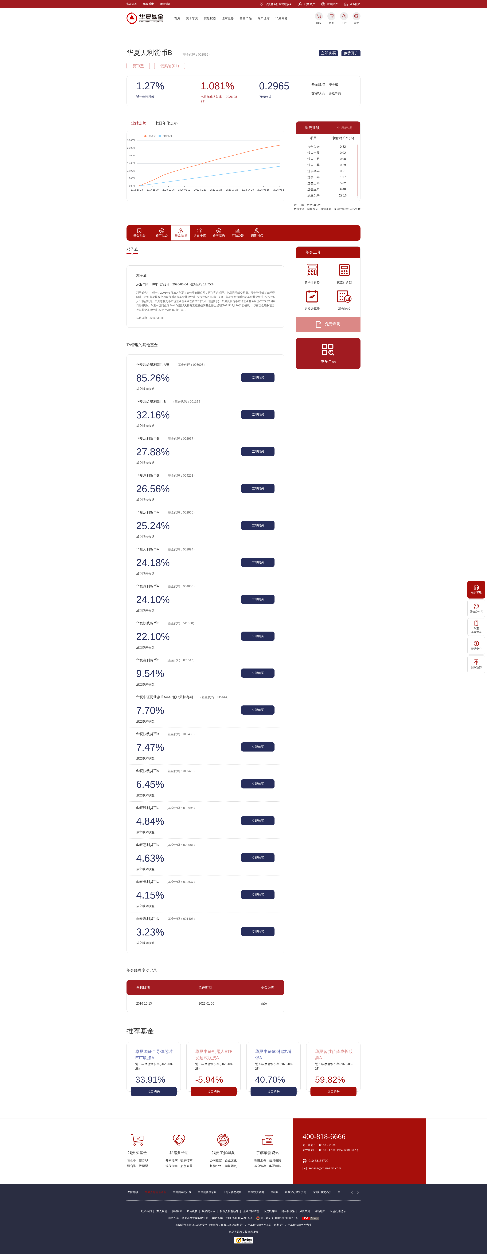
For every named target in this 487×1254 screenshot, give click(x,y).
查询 (331, 23)
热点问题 (186, 1166)
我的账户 (309, 4)
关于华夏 (192, 18)
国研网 (275, 1192)
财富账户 (332, 4)
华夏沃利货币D (166, 919)
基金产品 (246, 18)
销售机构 (192, 1211)
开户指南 (172, 1160)
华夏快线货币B (166, 734)
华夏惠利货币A (166, 586)
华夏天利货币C (166, 882)
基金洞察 (260, 1166)
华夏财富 (165, 3)
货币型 (131, 1160)
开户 (344, 23)
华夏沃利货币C (166, 808)
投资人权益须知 (229, 1211)
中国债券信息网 (207, 1192)
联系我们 (146, 1211)
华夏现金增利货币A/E (171, 365)
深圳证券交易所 (322, 1192)
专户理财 (263, 18)
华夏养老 (281, 18)
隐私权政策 (288, 1211)
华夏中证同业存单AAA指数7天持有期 (183, 697)
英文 (356, 23)
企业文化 (231, 1160)
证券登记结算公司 (295, 1192)
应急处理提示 (338, 1211)
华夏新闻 (275, 1166)
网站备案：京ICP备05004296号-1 (232, 1218)
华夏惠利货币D (166, 845)
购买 (318, 23)
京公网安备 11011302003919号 (279, 1218)
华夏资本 (132, 3)
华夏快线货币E (166, 623)
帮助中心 (476, 648)
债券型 (143, 1160)
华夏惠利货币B (166, 475)
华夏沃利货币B (166, 438)
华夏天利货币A (166, 549)
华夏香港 (148, 3)
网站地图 (320, 1211)
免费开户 (351, 53)
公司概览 (216, 1160)
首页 (177, 18)
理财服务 (228, 18)
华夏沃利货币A (166, 512)
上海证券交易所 (232, 1192)
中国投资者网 (256, 1192)
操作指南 (172, 1166)
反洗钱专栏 (270, 1211)
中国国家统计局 (182, 1192)
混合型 (131, 1166)
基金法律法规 (251, 1211)
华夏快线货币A (166, 771)
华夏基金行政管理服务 (278, 4)
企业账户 (355, 4)
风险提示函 (208, 1211)
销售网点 (231, 1166)
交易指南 (186, 1160)
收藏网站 (177, 1211)
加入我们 (161, 1211)
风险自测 (304, 1211)
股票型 (143, 1166)
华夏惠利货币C (166, 660)
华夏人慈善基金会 (155, 1192)
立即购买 (328, 53)
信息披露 (210, 18)
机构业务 (216, 1166)
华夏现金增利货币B (169, 401)
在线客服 (476, 592)
